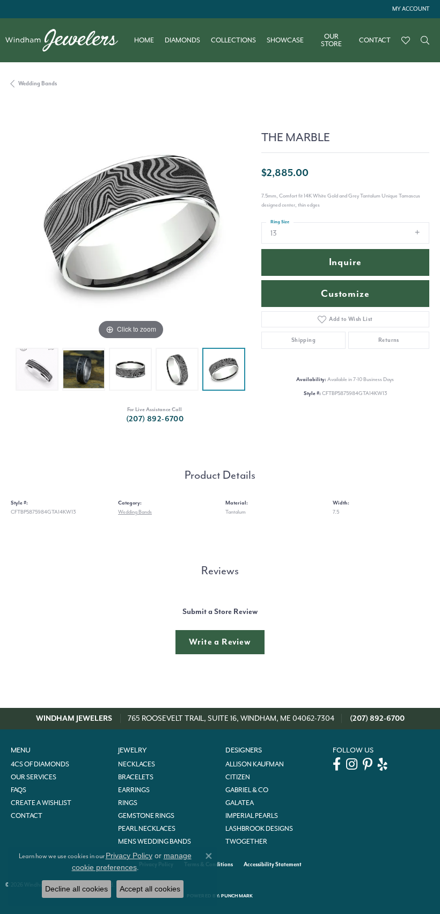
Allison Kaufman (254, 764)
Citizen (237, 777)
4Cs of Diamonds (40, 764)
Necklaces (136, 764)
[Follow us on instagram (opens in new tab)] (351, 764)
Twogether (246, 841)
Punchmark (237, 896)
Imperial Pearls (251, 815)
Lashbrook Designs (259, 828)
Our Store (331, 40)
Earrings (134, 790)
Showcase (285, 40)
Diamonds (182, 40)
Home (144, 40)
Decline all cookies (76, 888)
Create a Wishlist (41, 803)
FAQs (18, 790)
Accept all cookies (150, 888)
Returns (388, 340)
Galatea (239, 803)
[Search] (425, 40)
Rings (127, 803)
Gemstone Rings (146, 815)
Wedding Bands (37, 83)
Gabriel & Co (246, 790)
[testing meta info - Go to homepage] (67, 40)
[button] (409, 9)
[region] (131, 222)
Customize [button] (345, 294)
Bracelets (135, 777)
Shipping (303, 340)
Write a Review (220, 642)
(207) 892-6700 (155, 418)
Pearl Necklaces (146, 828)
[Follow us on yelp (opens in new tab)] (382, 764)
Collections (233, 40)
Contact (375, 40)
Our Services (33, 777)
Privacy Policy (129, 855)
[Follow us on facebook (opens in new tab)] (337, 764)
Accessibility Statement (273, 864)
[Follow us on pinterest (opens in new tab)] (367, 764)
